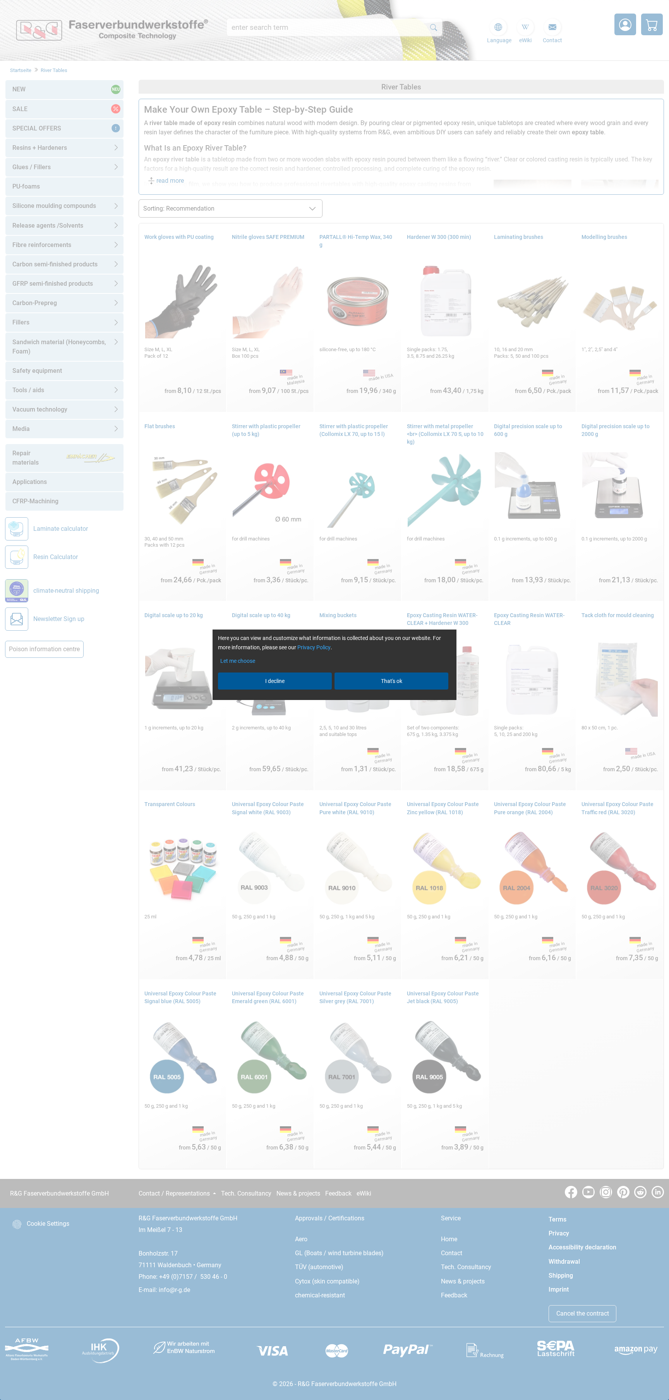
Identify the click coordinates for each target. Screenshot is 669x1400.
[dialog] (334, 700)
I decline (275, 681)
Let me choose (237, 661)
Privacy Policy (314, 647)
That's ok (391, 681)
